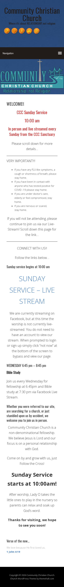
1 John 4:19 (13, 551)
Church (13, 578)
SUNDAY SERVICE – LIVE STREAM (32, 290)
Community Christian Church (32, 14)
